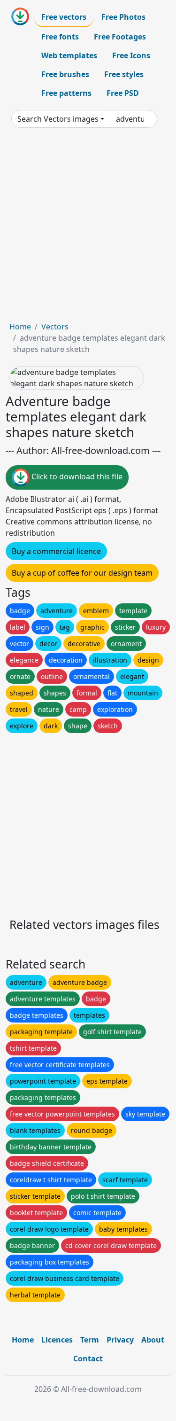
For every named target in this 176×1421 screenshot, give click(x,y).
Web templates (69, 55)
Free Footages (120, 36)
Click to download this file (76, 477)
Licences (57, 1340)
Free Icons (131, 55)
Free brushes (65, 74)
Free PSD (123, 93)
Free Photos (123, 17)
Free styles (124, 74)
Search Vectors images (58, 119)
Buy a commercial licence (56, 551)
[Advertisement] (88, 228)
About (152, 1340)
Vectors (55, 326)
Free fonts (60, 36)
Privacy (120, 1340)
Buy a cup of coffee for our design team (82, 573)
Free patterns (66, 93)
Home (20, 326)
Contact (88, 1358)
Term (89, 1340)
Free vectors (63, 17)
